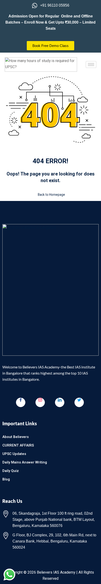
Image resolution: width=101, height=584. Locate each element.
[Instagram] (40, 402)
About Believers (15, 436)
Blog (6, 479)
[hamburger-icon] (91, 64)
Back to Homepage (51, 194)
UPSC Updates (14, 453)
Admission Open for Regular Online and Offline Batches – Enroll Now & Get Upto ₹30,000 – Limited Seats (50, 22)
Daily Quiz (10, 470)
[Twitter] (79, 402)
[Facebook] (20, 402)
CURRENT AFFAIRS (18, 445)
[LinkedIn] (59, 402)
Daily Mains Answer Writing (24, 462)
